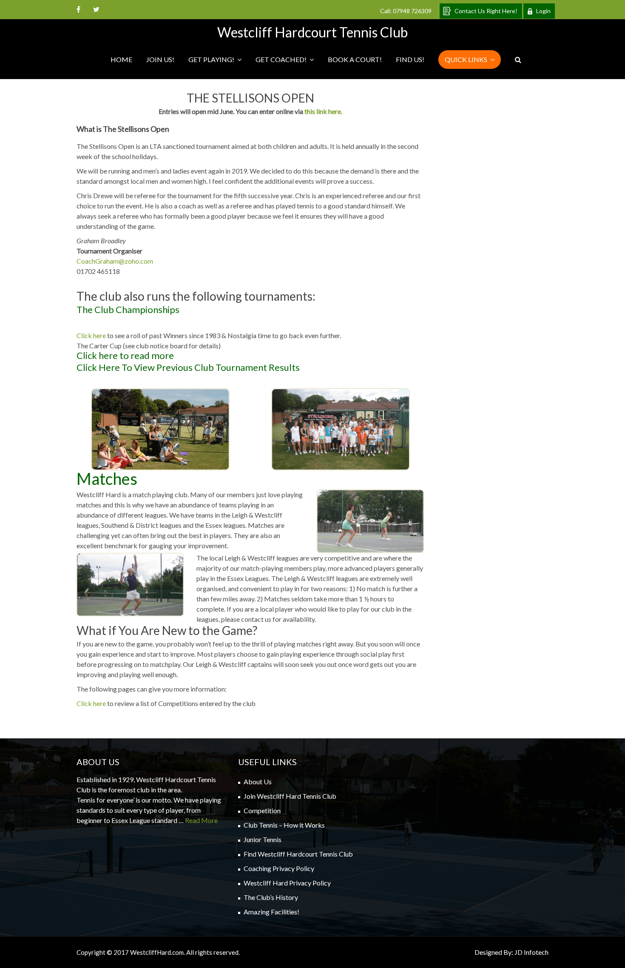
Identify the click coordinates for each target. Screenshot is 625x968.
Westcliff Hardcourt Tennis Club (312, 32)
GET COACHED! (281, 59)
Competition (262, 810)
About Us (258, 781)
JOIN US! (160, 59)
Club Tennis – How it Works (284, 825)
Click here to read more (125, 355)
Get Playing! (211, 59)
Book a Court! (355, 59)
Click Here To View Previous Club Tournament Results (188, 367)
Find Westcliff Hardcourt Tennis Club (298, 854)
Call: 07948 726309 (406, 10)
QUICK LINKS (466, 59)
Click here (91, 335)
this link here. (323, 111)
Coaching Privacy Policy (279, 868)
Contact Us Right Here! (486, 10)
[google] (96, 9)
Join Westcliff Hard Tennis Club (290, 796)
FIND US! (410, 59)
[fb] (78, 9)
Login (543, 10)
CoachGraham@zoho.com (115, 261)
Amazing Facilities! (271, 912)
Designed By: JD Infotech (511, 952)
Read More (201, 820)
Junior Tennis (262, 839)
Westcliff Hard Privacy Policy (287, 883)
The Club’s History (271, 897)
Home (121, 59)
